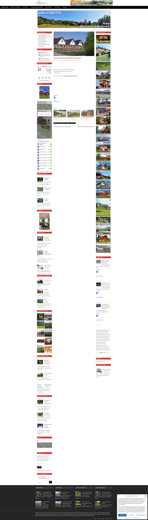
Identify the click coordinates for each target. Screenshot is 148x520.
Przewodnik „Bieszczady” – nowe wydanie (47, 239)
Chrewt (45, 299)
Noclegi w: (25, 7)
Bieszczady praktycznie (44, 55)
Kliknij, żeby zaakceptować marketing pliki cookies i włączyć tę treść (44, 445)
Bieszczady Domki (42, 38)
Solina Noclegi (41, 46)
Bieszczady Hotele (42, 42)
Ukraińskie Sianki (47, 280)
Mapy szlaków (48, 7)
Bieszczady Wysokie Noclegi (44, 44)
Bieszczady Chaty (42, 39)
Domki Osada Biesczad (43, 165)
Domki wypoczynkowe (70, 60)
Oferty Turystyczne (43, 58)
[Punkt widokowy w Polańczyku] (48, 333)
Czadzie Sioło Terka (86, 501)
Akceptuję (122, 515)
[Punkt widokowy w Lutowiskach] (48, 317)
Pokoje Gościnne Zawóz (43, 154)
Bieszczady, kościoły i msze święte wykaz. (47, 362)
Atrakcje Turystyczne (44, 53)
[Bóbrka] (48, 325)
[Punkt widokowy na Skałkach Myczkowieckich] (40, 349)
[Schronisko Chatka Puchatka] (40, 333)
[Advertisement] (75, 64)
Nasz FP (39, 437)
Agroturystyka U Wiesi (43, 157)
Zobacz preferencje (141, 515)
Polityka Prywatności (136, 517)
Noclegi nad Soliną (71, 123)
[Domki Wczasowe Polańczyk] (60, 113)
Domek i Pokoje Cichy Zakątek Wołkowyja (85, 126)
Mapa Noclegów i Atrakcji (37, 7)
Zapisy (39, 467)
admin (63, 60)
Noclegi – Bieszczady (15, 7)
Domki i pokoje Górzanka (87, 492)
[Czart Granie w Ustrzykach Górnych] (48, 349)
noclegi (65, 123)
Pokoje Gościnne (78, 60)
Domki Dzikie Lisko (105, 283)
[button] (145, 496)
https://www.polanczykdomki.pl (70, 75)
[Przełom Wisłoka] (40, 325)
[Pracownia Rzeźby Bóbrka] (40, 341)
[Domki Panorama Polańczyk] (87, 113)
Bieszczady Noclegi (42, 35)
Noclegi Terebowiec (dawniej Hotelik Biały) (62, 126)
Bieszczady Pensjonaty (43, 41)
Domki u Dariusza (42, 146)
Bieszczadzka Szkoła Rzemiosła (42, 144)
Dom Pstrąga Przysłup (43, 160)
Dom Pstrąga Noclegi (47, 492)
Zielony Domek (42, 149)
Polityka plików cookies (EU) (44, 478)
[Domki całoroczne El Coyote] (73, 113)
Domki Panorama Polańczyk (86, 117)
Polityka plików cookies (128, 517)
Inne (41, 56)
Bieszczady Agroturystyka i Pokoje (45, 36)
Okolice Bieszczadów (44, 59)
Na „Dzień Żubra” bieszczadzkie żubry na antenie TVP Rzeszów (106, 306)
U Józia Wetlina (42, 168)
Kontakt (64, 7)
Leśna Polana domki (42, 151)
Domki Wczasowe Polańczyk (59, 117)
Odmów (131, 515)
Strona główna (4, 7)
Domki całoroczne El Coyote (72, 117)
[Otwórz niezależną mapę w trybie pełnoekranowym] (51, 102)
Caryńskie (46, 289)
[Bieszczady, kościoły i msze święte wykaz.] (40, 317)
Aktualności (57, 7)
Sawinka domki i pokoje (67, 501)
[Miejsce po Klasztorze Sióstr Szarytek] (48, 341)
